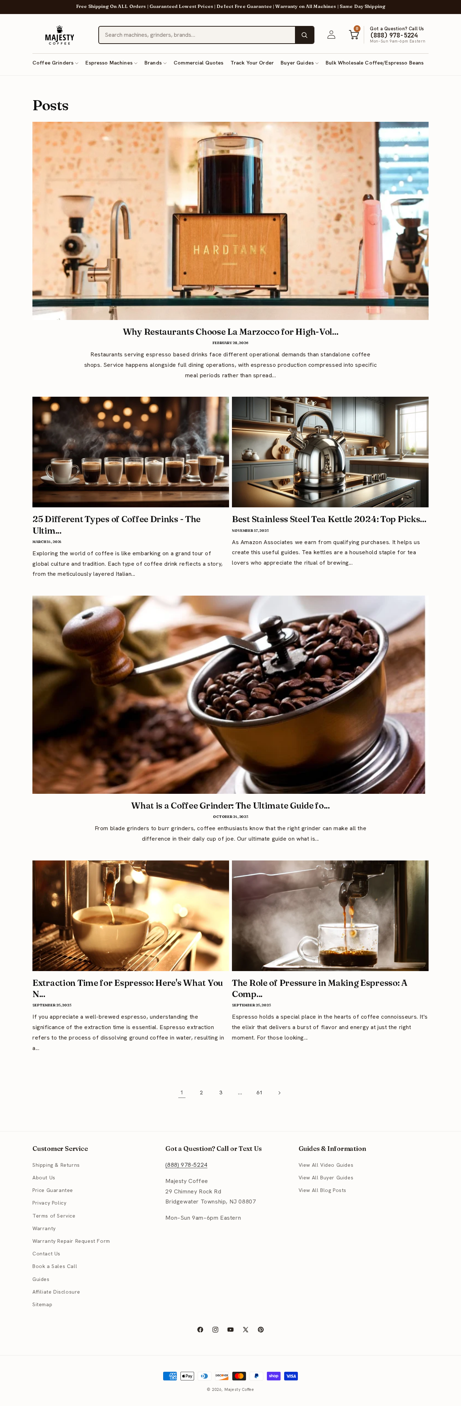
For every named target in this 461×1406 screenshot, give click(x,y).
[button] (55, 63)
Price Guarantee (52, 1190)
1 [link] (182, 1092)
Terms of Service (54, 1216)
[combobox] (197, 35)
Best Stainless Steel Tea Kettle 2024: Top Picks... (329, 519)
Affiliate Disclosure (56, 1292)
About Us (43, 1178)
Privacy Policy (49, 1203)
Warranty (44, 1228)
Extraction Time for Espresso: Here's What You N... (127, 988)
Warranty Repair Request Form (71, 1241)
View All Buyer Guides (326, 1178)
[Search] (304, 35)
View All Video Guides (326, 1165)
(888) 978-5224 (186, 1165)
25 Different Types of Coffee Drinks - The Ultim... (116, 524)
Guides (41, 1279)
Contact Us (46, 1254)
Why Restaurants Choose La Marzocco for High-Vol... (231, 331)
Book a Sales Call (54, 1266)
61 (259, 1092)
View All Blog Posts (322, 1190)
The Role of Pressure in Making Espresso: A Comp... (319, 988)
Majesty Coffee (239, 1389)
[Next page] (279, 1093)
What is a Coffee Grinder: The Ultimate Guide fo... (230, 805)
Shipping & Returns (56, 1165)
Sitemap (42, 1304)
